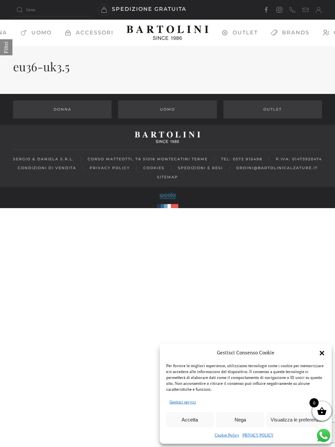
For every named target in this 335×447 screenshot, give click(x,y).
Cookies (154, 168)
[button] (322, 352)
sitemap (167, 177)
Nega (240, 419)
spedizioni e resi (200, 168)
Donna (62, 109)
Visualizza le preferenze (296, 419)
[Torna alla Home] (167, 33)
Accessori (95, 32)
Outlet (272, 109)
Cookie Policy (227, 435)
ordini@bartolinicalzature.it (277, 168)
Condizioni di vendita (47, 168)
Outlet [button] (245, 32)
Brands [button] (295, 32)
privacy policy (110, 168)
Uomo (41, 32)
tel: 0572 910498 (241, 159)
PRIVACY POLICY (257, 435)
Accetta (190, 419)
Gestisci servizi (182, 402)
